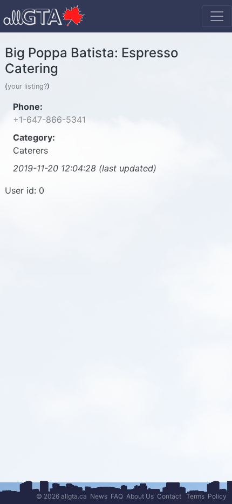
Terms (195, 496)
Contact (169, 496)
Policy (217, 496)
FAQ (117, 496)
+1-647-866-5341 (49, 119)
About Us (140, 496)
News (98, 496)
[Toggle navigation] (217, 16)
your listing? (27, 86)
